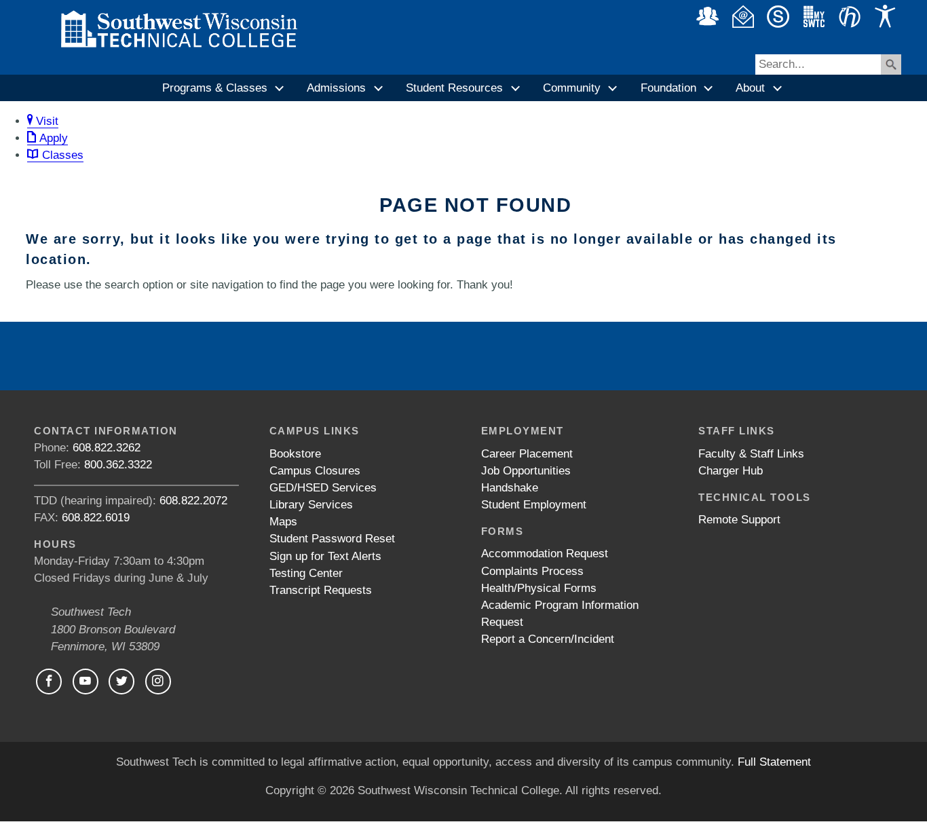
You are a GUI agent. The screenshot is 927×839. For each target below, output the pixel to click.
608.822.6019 (96, 517)
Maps (283, 521)
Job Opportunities (526, 470)
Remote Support (739, 519)
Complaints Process (532, 571)
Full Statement (774, 762)
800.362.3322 (118, 464)
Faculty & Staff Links (751, 453)
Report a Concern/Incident (547, 639)
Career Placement (527, 453)
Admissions (336, 87)
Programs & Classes (214, 87)
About (750, 87)
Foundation (668, 87)
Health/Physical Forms (539, 588)
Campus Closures (314, 470)
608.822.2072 (193, 500)
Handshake (509, 487)
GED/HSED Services (323, 487)
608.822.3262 (106, 447)
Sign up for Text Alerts (325, 556)
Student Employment (533, 504)
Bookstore (295, 453)
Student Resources (454, 87)
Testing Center (306, 573)
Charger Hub (730, 470)
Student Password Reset (332, 538)
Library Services (311, 504)
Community (572, 87)
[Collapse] (280, 88)
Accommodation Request (544, 553)
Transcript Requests (320, 590)
